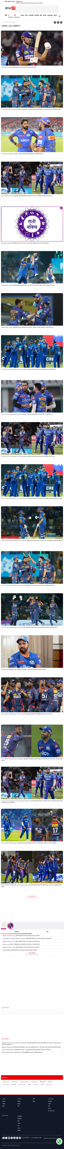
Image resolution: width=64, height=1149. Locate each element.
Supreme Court (6, 1084)
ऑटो (18, 1121)
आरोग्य (42, 1084)
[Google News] (17, 1138)
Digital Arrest (34, 1082)
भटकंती (49, 1104)
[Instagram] (12, 1138)
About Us (46, 1138)
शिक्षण (3, 1106)
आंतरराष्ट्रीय (31, 15)
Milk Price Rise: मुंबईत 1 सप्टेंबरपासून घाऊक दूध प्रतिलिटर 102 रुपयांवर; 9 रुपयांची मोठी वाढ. (21, 944)
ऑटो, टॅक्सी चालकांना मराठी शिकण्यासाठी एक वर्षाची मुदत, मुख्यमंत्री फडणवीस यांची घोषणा (20, 950)
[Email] (20, 1138)
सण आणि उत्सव (51, 1111)
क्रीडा (41, 15)
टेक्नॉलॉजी (36, 15)
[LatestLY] (10, 8)
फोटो (18, 1126)
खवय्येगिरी (50, 1102)
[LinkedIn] (14, 1138)
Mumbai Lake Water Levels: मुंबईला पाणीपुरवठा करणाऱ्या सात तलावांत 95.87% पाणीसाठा (21, 947)
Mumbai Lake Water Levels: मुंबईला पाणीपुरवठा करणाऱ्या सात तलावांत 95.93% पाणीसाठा (21, 936)
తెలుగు (36, 1138)
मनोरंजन (44, 15)
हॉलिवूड (19, 1104)
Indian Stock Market (24, 1082)
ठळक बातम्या (5, 1116)
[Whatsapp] (61, 22)
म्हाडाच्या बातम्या (42, 1082)
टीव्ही (18, 1106)
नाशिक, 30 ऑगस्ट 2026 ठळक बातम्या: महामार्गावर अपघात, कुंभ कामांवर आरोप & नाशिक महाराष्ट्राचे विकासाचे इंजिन (26, 3)
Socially (17, 17)
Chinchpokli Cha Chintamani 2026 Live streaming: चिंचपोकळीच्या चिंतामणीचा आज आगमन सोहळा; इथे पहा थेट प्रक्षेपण (27, 939)
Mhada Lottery (6, 1082)
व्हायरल (55, 15)
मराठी (30, 1138)
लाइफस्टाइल (50, 15)
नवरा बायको (14, 1084)
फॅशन (49, 1106)
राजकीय (3, 1102)
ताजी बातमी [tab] (16, 932)
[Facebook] (55, 22)
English (24, 1138)
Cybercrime (48, 1084)
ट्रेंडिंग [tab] (47, 932)
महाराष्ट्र (22, 15)
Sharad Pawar (14, 1082)
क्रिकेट (34, 1102)
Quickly (10, 17)
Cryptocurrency (22, 1084)
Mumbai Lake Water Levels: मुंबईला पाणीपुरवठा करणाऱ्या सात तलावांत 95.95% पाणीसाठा (21, 941)
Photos (19, 1128)
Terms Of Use (52, 1138)
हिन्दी (27, 1138)
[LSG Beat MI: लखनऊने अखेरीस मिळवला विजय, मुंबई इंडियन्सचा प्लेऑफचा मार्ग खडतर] (32, 48)
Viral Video (36, 1084)
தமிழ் (40, 1138)
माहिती (3, 1104)
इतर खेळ (29, 1084)
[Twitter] (58, 22)
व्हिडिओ (19, 1130)
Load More (32, 896)
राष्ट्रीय (26, 15)
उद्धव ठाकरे (50, 1082)
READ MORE (32, 953)
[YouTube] (9, 1138)
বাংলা (33, 1138)
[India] (59, 16)
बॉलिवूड (19, 1102)
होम (2, 22)
